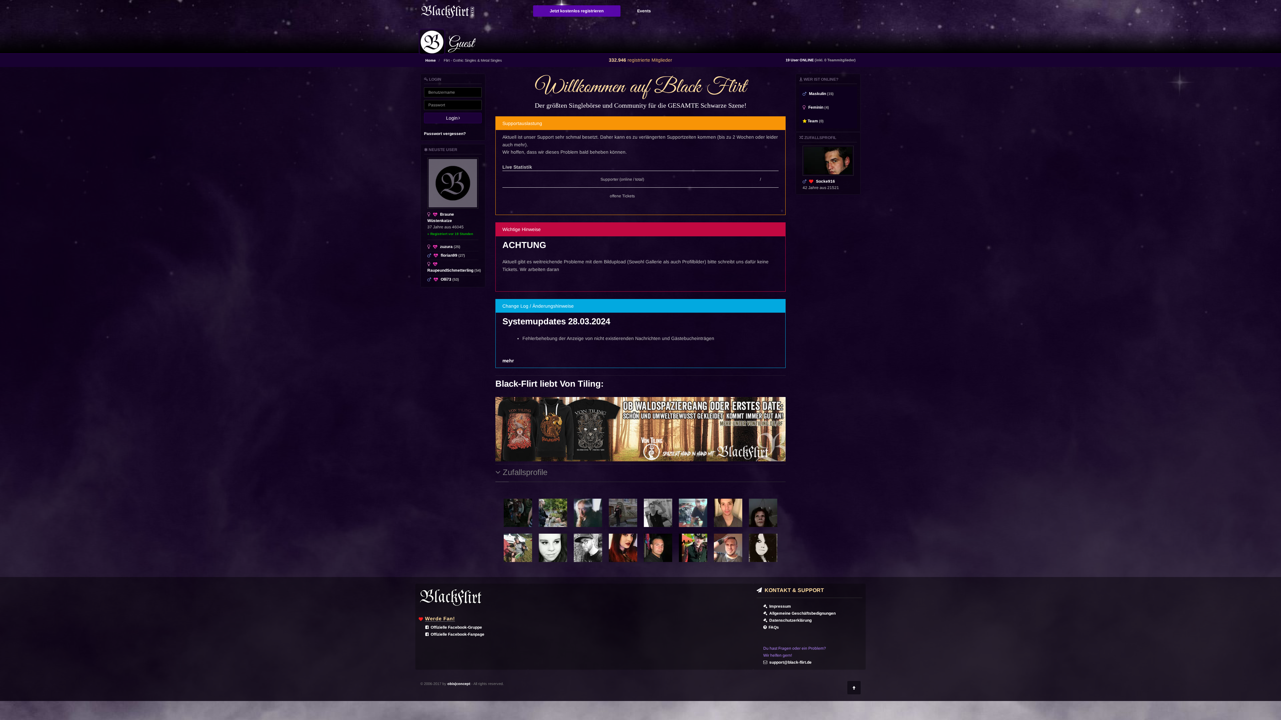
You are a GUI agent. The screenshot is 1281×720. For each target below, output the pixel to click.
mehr (508, 360)
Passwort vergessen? (445, 133)
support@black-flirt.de (789, 662)
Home (430, 60)
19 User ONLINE (821, 60)
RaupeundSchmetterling (454, 270)
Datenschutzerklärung (789, 620)
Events (644, 11)
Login (454, 118)
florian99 (453, 255)
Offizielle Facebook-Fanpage (456, 634)
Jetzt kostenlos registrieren (577, 11)
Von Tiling (580, 384)
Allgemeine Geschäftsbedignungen (801, 613)
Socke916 (825, 181)
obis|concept (458, 684)
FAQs (773, 627)
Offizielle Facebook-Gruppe (455, 627)
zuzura (450, 246)
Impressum (779, 606)
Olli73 (450, 279)
